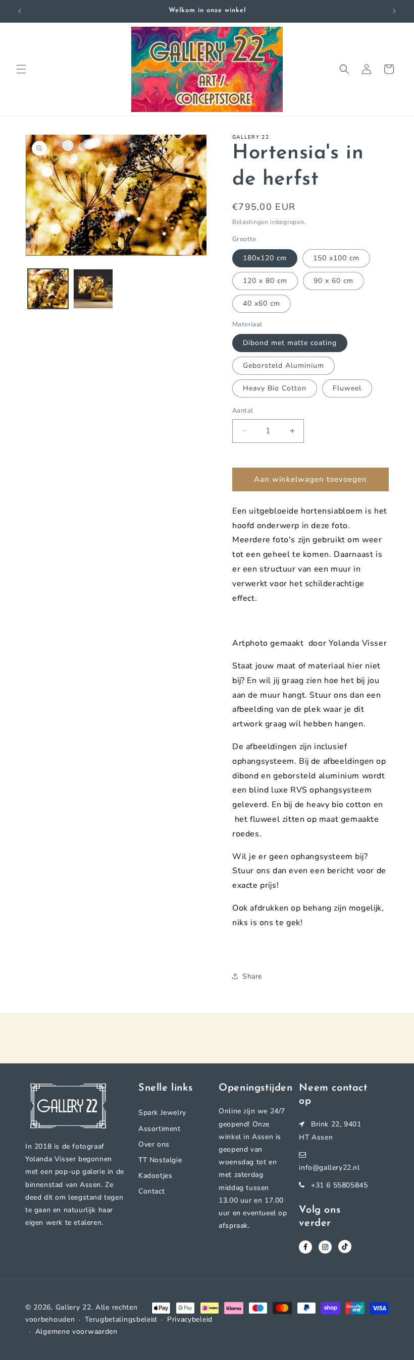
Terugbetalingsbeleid (121, 1319)
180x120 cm (265, 258)
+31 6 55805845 (339, 1185)
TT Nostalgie (160, 1160)
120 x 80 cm (265, 281)
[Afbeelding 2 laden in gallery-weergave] (93, 289)
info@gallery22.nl (329, 1167)
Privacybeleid (190, 1319)
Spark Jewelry (162, 1112)
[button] (21, 69)
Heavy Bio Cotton (274, 388)
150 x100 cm (336, 258)
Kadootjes (155, 1175)
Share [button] (252, 976)
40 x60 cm (261, 303)
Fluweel (347, 388)
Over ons (154, 1144)
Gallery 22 (73, 1307)
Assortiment (159, 1129)
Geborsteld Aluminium (283, 365)
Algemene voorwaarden (76, 1331)
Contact (151, 1191)
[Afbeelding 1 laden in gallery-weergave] (48, 289)
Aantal (242, 410)
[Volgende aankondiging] (394, 11)
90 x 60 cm (333, 281)
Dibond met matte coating (290, 343)
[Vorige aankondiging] (20, 11)
